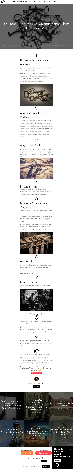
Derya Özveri (38, 412)
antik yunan (10, 45)
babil (22, 45)
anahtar (4, 45)
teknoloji (36, 47)
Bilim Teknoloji (17, 1)
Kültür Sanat (32, 1)
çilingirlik (32, 45)
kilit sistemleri (55, 45)
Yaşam (40, 1)
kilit (49, 45)
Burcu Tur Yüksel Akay (35, 32)
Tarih (60, 1)
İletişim (38, 466)
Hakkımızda (33, 466)
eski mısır (38, 45)
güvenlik (44, 45)
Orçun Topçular (13, 437)
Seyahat (50, 1)
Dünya (25, 1)
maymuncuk (63, 45)
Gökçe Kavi (63, 437)
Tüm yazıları (36, 386)
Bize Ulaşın (57, 460)
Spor (44, 1)
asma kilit (17, 45)
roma (68, 45)
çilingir (26, 45)
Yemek (55, 1)
